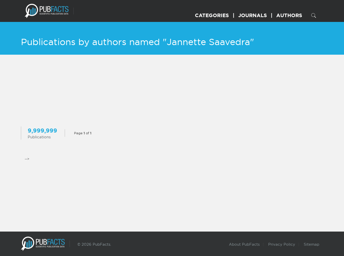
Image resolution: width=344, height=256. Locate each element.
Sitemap (311, 244)
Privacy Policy (281, 244)
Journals (252, 15)
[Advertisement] (172, 91)
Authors (289, 15)
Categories (212, 15)
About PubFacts (244, 244)
